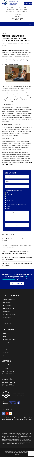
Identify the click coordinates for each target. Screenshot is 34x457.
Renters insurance (7, 50)
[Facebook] (3, 413)
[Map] (10, 413)
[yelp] (7, 413)
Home (4, 333)
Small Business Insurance (9, 323)
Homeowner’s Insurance (9, 299)
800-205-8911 (17, 20)
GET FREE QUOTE (28, 3)
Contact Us (5, 346)
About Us (5, 336)
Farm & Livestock (7, 311)
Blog (4, 355)
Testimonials (6, 342)
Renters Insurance (7, 320)
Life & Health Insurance (9, 314)
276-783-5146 (10, 13)
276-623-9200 (23, 13)
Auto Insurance (7, 305)
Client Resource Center (9, 339)
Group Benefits (7, 317)
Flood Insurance (7, 302)
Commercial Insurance (8, 308)
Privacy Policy (6, 352)
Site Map (5, 349)
